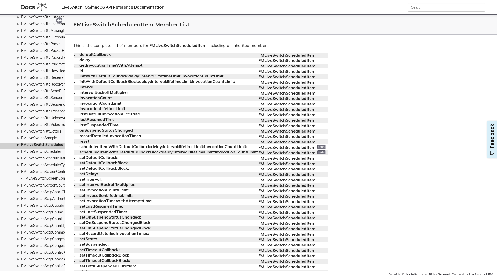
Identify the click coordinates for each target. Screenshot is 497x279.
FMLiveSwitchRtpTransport (44, 111)
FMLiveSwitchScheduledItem (46, 145)
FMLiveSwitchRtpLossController (48, 24)
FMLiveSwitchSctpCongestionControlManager (59, 239)
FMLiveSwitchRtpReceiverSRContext (52, 85)
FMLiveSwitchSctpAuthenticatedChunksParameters (64, 199)
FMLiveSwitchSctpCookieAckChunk (50, 259)
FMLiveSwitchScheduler (41, 152)
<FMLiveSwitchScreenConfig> (46, 179)
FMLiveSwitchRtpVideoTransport (48, 125)
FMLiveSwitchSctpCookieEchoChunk (51, 266)
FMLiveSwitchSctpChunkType (45, 226)
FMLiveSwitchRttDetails (41, 132)
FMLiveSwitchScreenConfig (44, 172)
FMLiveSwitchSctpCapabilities (46, 206)
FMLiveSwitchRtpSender (41, 98)
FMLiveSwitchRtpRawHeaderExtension (54, 71)
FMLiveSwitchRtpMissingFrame (47, 31)
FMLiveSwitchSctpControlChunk (48, 253)
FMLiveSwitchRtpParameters (45, 64)
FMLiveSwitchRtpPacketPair (44, 58)
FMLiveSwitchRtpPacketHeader (47, 51)
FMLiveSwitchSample (39, 138)
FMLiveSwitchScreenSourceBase (48, 186)
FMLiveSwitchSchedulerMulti (45, 158)
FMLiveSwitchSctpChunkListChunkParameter (59, 219)
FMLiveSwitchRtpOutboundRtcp (48, 38)
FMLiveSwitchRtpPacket (41, 44)
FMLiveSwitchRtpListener (42, 17)
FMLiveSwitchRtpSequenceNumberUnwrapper (60, 105)
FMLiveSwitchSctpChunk (42, 212)
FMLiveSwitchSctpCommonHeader (50, 233)
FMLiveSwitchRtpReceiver (43, 78)
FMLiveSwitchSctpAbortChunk (46, 192)
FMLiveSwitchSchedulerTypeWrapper (52, 165)
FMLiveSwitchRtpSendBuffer (45, 91)
